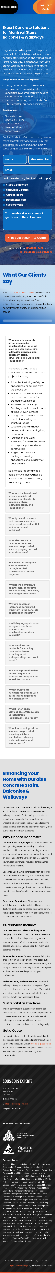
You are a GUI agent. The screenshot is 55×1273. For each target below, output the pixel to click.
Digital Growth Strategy (18, 1265)
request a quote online (40, 1044)
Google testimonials (23, 292)
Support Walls (14, 204)
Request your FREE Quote (28, 238)
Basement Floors (16, 200)
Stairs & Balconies (17, 184)
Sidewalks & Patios (17, 190)
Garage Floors (14, 195)
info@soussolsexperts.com (16, 1104)
